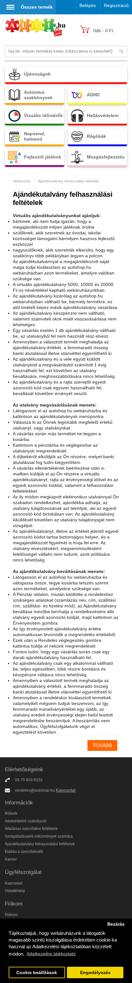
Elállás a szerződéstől (24, 851)
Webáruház (22, 181)
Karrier (11, 859)
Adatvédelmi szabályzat (25, 821)
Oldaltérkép (15, 891)
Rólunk (11, 813)
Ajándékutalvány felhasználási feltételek (68, 181)
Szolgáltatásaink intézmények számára (39, 836)
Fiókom (11, 915)
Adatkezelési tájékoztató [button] (51, 953)
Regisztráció (116, 5)
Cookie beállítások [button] (36, 972)
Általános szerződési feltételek (31, 828)
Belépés (87, 5)
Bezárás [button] (116, 924)
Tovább (102, 745)
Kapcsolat (66, 790)
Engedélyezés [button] (95, 972)
